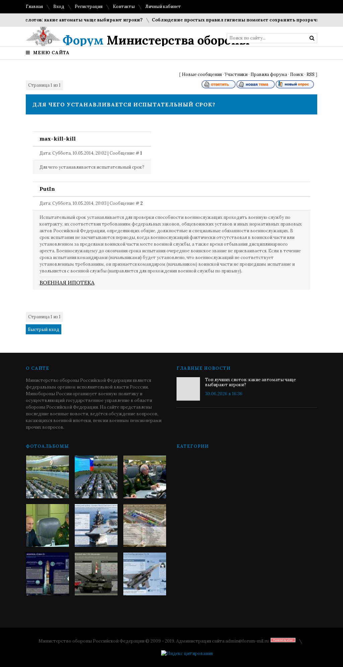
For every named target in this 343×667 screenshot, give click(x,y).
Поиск (296, 74)
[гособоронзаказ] (144, 477)
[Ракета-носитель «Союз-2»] (47, 574)
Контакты (124, 6)
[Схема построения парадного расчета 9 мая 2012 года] (144, 525)
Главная (34, 6)
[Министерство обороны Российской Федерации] (47, 477)
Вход (58, 6)
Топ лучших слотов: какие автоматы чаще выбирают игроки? (250, 382)
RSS (310, 74)
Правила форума (269, 74)
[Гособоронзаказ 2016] (47, 525)
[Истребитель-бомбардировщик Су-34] (144, 574)
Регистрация (88, 6)
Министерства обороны (156, 40)
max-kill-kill (58, 138)
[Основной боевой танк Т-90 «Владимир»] (96, 574)
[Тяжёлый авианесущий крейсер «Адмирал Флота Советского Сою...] (96, 525)
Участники (236, 74)
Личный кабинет (163, 6)
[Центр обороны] (96, 477)
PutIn (47, 188)
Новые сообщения (202, 74)
